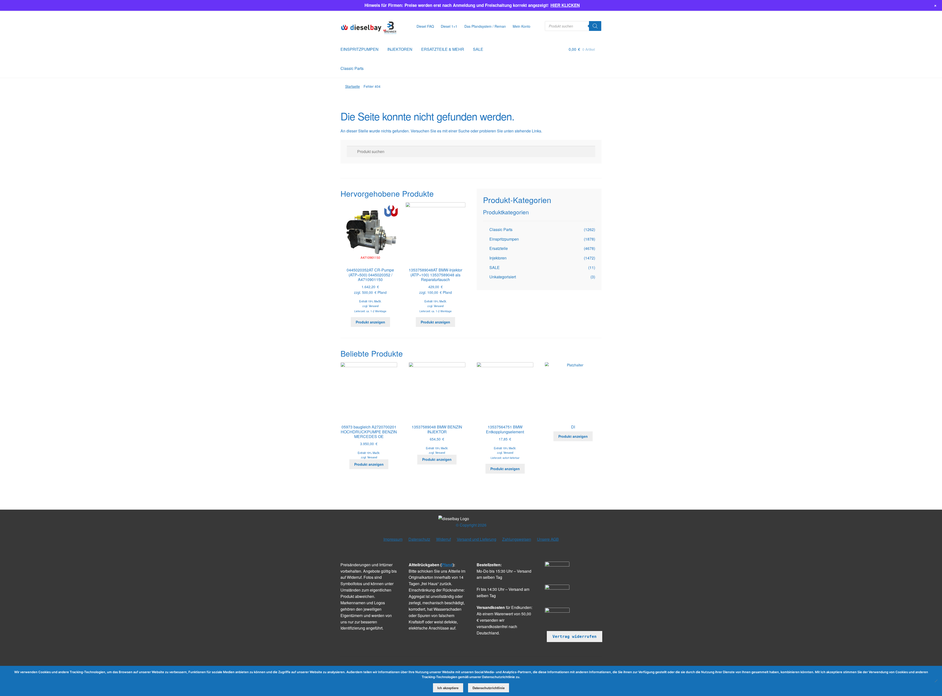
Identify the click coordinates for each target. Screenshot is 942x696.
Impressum (393, 539)
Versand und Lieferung (476, 539)
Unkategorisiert (502, 277)
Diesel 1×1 (449, 26)
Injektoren (498, 258)
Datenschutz (419, 539)
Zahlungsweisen (516, 539)
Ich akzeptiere (447, 687)
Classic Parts (352, 68)
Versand (374, 306)
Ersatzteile (498, 248)
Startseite (352, 86)
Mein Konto (521, 26)
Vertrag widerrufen (574, 636)
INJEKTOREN (399, 49)
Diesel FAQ (425, 26)
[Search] (595, 26)
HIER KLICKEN (565, 5)
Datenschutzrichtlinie (488, 687)
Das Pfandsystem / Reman (485, 26)
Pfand (447, 564)
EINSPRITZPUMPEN (359, 49)
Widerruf (443, 539)
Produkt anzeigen (370, 322)
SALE (478, 49)
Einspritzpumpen (504, 239)
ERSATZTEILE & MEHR (442, 49)
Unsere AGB (548, 539)
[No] (935, 680)
